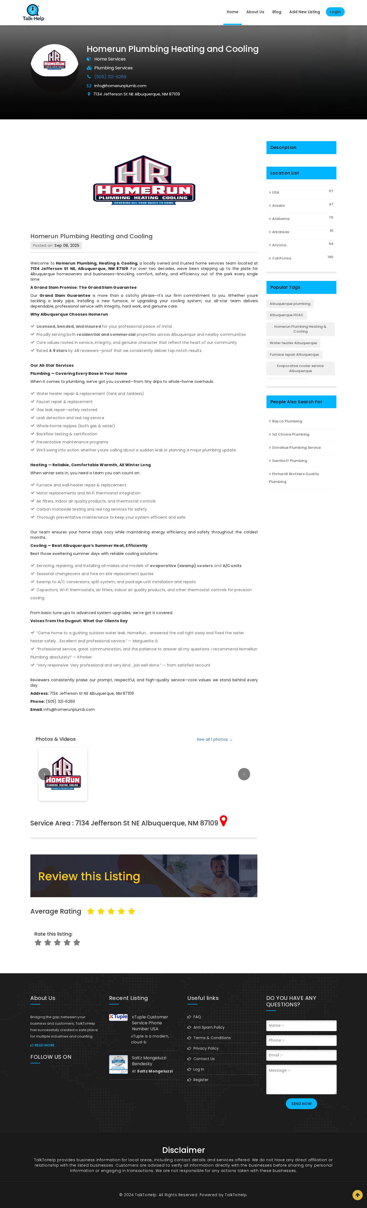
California (281, 258)
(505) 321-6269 (110, 77)
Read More (44, 1045)
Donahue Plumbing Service (296, 447)
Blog (276, 12)
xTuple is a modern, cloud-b (150, 1039)
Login (335, 12)
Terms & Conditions (211, 1037)
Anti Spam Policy (208, 1027)
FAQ (196, 1017)
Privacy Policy (205, 1048)
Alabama (280, 218)
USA (275, 192)
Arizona (279, 245)
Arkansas (280, 231)
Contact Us (203, 1058)
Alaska (278, 205)
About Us (255, 12)
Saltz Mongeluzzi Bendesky (149, 1061)
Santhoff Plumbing (289, 460)
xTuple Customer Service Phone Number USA (150, 1023)
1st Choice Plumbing (291, 434)
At (152, 1071)
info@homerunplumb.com (120, 85)
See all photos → (215, 739)
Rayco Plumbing (287, 421)
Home (232, 12)
